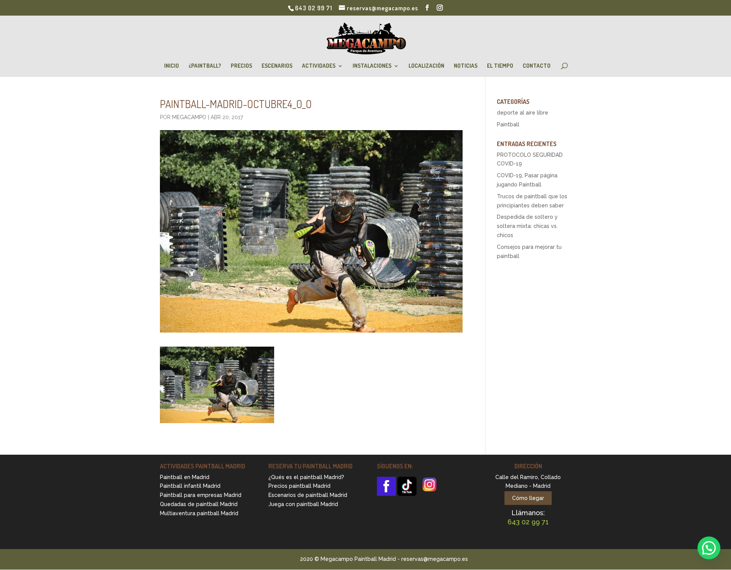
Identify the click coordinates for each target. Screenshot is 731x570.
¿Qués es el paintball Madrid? (306, 477)
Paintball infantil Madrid (190, 486)
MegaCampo (189, 117)
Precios (241, 66)
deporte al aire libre (522, 113)
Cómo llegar (528, 498)
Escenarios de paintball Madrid (307, 495)
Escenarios (277, 66)
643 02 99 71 (313, 8)
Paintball (508, 124)
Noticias (465, 66)
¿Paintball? (204, 66)
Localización (426, 66)
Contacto (537, 66)
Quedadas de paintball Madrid (199, 504)
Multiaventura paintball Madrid (199, 513)
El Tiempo (500, 66)
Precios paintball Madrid (299, 486)
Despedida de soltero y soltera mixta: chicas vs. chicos (527, 226)
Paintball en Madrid (184, 477)
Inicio (171, 66)
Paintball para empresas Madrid (200, 495)
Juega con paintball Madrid (303, 504)
